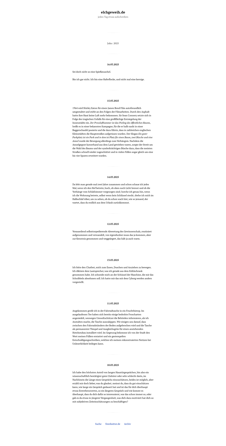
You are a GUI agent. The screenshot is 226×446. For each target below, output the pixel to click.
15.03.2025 (113, 100)
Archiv (127, 423)
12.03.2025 (113, 223)
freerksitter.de (112, 423)
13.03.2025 (113, 260)
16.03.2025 (113, 64)
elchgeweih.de (113, 12)
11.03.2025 (113, 303)
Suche (98, 423)
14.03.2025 (113, 177)
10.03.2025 (113, 365)
